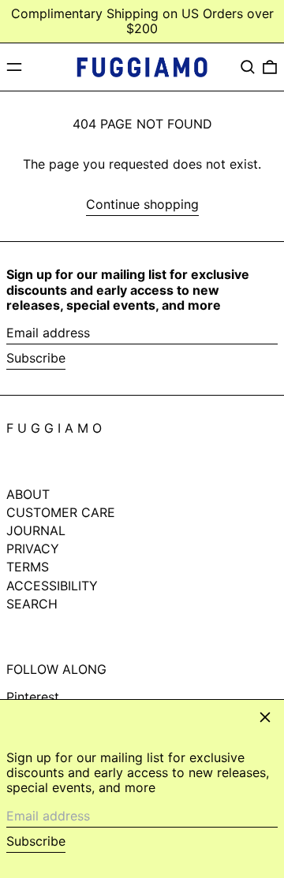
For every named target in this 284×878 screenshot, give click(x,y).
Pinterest (32, 697)
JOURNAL (35, 530)
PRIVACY (32, 548)
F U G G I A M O (54, 428)
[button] (248, 67)
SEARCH (32, 604)
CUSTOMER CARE (60, 512)
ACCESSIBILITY (52, 585)
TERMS (27, 567)
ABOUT (28, 494)
